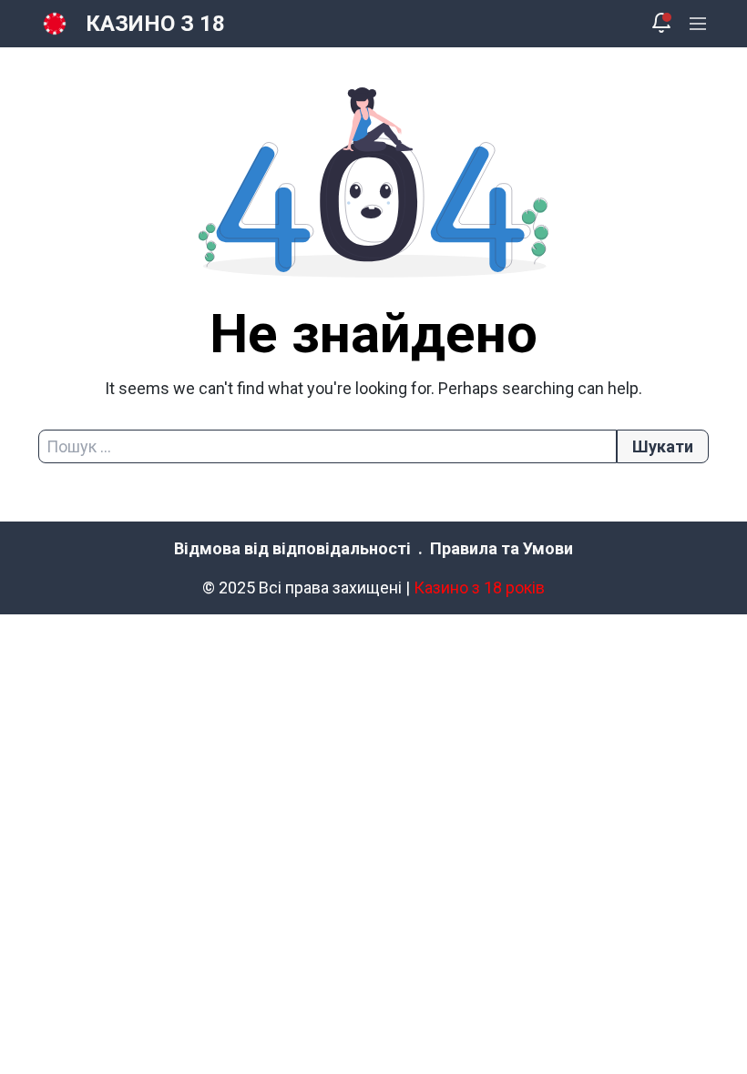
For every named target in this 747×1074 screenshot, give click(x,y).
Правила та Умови (501, 548)
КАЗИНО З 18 (155, 23)
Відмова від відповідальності (292, 548)
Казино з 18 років (479, 587)
